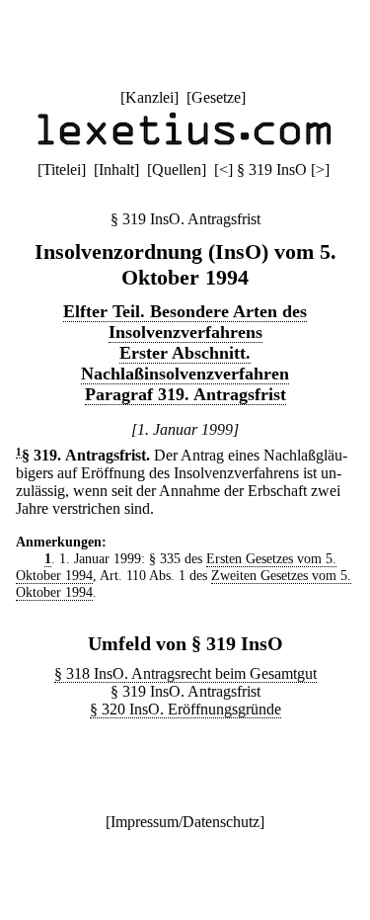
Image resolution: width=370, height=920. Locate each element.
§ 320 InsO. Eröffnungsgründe (185, 709)
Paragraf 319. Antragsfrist (185, 394)
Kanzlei (149, 97)
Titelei (61, 169)
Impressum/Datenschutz (185, 821)
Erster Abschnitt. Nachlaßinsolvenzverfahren (185, 363)
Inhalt (116, 169)
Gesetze (216, 97)
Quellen (176, 169)
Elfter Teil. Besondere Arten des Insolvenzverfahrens (185, 321)
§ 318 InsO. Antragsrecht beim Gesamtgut (185, 673)
